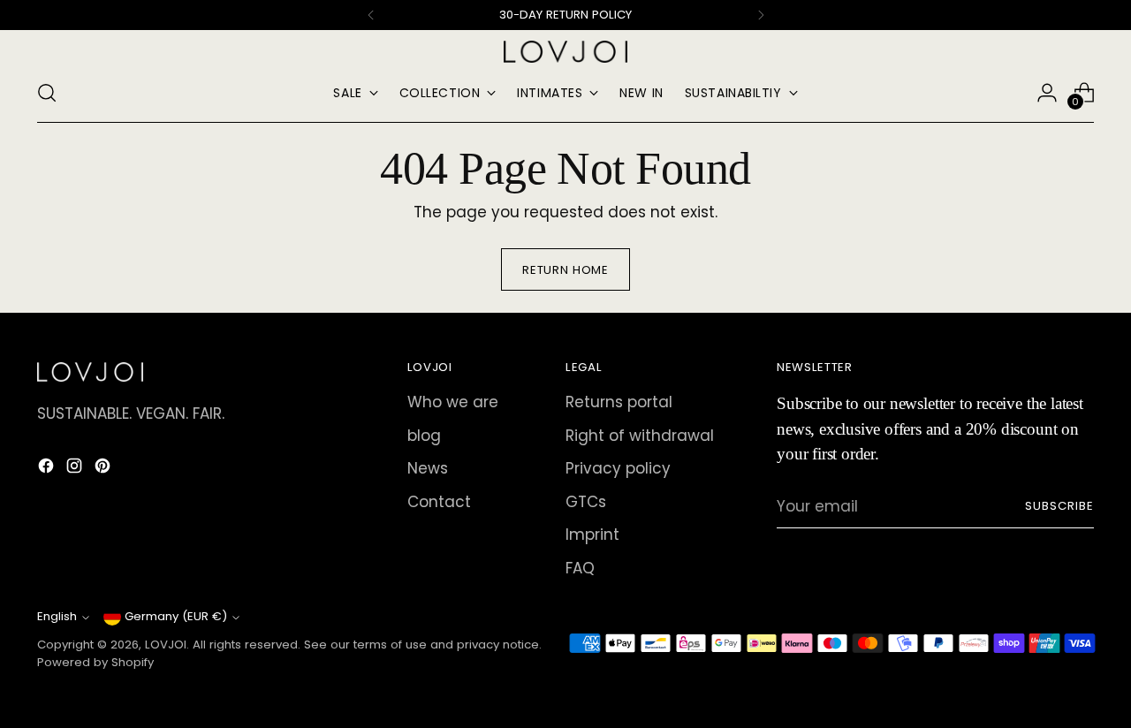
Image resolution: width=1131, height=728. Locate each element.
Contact (439, 501)
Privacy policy (618, 468)
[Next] (760, 15)
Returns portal (619, 402)
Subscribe (1059, 505)
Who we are (452, 402)
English (57, 616)
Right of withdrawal (640, 435)
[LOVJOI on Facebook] (47, 469)
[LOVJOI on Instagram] (76, 469)
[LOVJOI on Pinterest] (104, 469)
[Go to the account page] (1047, 92)
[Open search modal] (47, 92)
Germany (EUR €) (176, 616)
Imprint (592, 534)
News (427, 468)
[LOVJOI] (565, 52)
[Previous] (371, 15)
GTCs (586, 501)
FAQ (580, 568)
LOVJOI (165, 644)
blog (424, 435)
